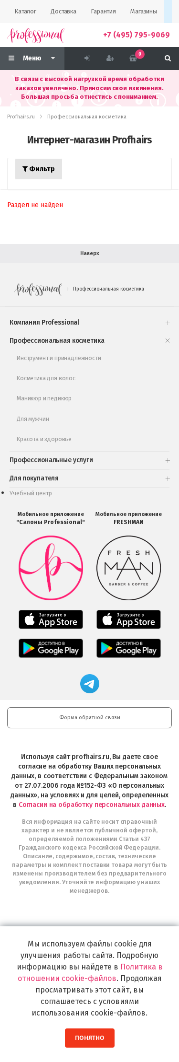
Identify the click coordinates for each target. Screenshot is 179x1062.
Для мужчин (33, 418)
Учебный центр (31, 493)
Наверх (89, 253)
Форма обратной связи (89, 717)
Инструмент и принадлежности (59, 358)
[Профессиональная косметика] (36, 35)
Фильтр (41, 169)
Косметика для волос (46, 378)
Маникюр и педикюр (44, 398)
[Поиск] (168, 58)
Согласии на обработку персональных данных (92, 805)
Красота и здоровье (44, 439)
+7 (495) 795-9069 (136, 34)
